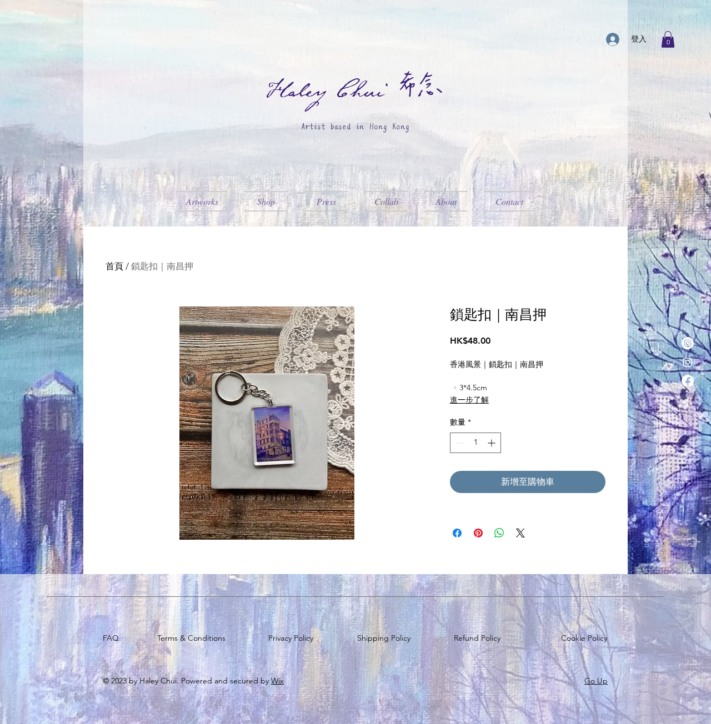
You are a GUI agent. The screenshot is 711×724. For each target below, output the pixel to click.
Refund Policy (479, 638)
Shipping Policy (386, 638)
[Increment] (492, 442)
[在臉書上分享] (457, 533)
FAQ (113, 638)
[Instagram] (688, 343)
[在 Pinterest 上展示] (478, 533)
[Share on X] (520, 533)
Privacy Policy (293, 638)
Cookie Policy (586, 638)
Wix (277, 681)
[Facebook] (688, 381)
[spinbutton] (475, 442)
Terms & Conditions (193, 638)
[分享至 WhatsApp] (499, 533)
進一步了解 (469, 400)
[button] (668, 39)
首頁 (114, 266)
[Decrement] (458, 442)
